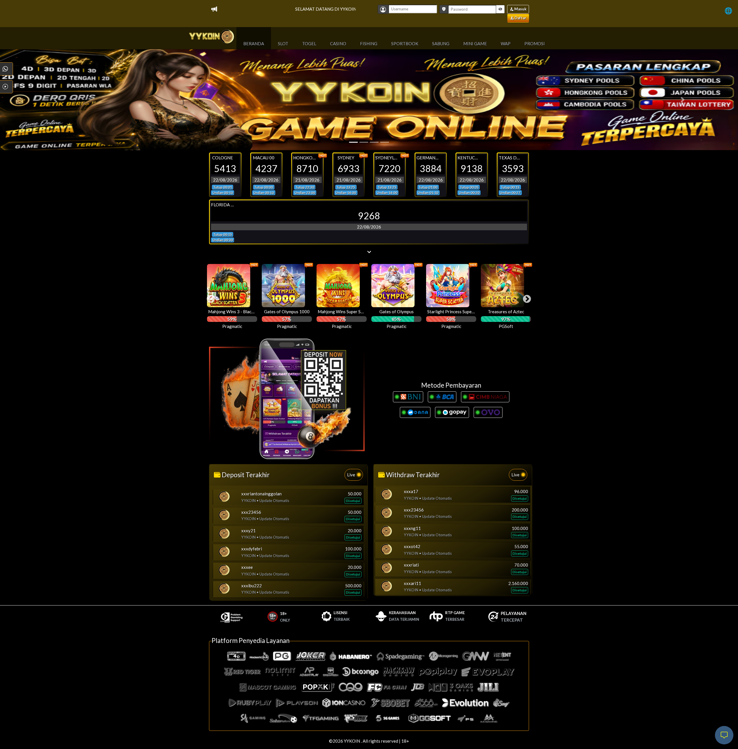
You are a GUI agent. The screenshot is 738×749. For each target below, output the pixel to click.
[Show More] (369, 252)
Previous (209, 297)
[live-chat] (724, 735)
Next (525, 297)
